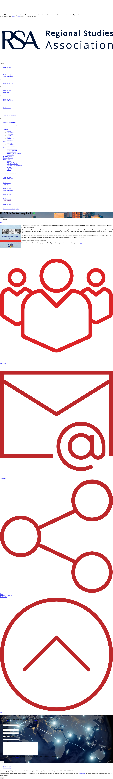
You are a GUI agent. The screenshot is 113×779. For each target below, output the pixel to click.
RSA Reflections (11, 146)
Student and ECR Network (14, 153)
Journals (9, 161)
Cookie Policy (7, 766)
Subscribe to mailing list (9, 122)
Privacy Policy (7, 768)
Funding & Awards (8, 158)
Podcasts (9, 170)
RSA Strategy (10, 132)
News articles (10, 144)
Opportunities (10, 155)
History (9, 137)
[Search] (16, 125)
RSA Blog (9, 143)
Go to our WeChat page (9, 115)
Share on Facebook (8, 100)
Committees (10, 134)
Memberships (10, 138)
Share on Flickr (7, 200)
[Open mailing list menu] (0, 118)
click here (36, 721)
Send (2, 762)
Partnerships (10, 140)
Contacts (9, 135)
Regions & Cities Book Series (14, 165)
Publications (6, 159)
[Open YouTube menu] (0, 79)
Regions (9, 167)
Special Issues (10, 162)
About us (5, 129)
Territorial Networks (12, 149)
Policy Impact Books (12, 164)
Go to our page (7, 67)
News (4, 141)
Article (2, 222)
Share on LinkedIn (8, 76)
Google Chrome (16, 16)
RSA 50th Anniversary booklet (11, 220)
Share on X (6, 92)
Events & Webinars (8, 156)
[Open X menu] (0, 86)
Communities (6, 147)
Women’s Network (11, 152)
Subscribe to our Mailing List (11, 209)
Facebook (4, 595)
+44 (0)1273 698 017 (11, 721)
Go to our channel (8, 83)
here (81, 243)
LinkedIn (9, 595)
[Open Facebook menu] (0, 95)
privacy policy (15, 757)
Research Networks (12, 150)
